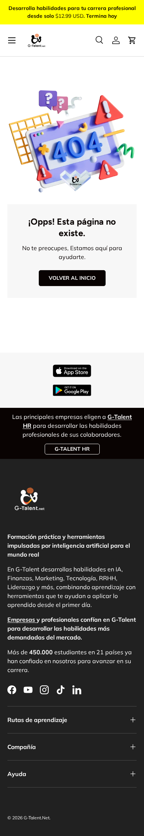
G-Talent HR (72, 449)
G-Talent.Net (36, 817)
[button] (132, 40)
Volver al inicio (72, 278)
